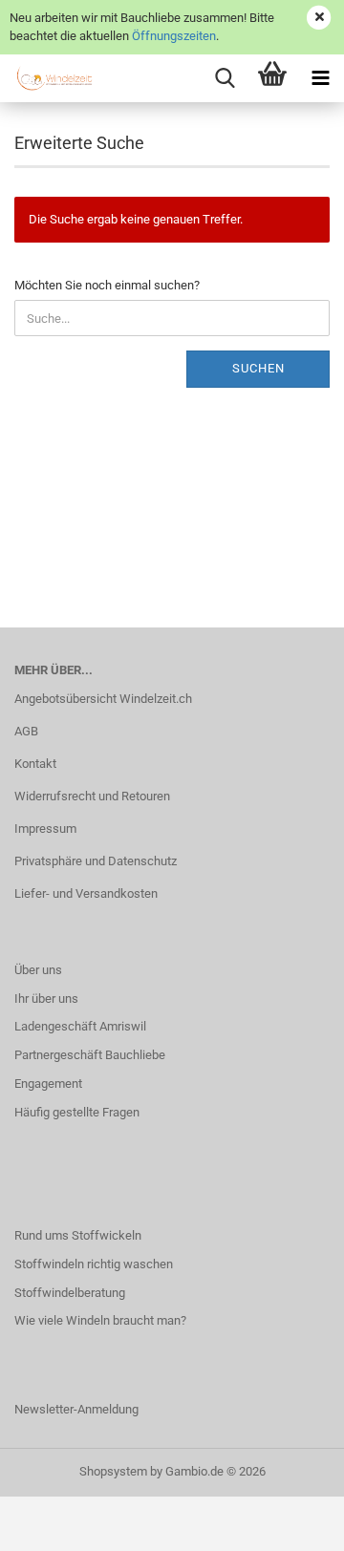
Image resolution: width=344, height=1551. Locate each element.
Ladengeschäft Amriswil (80, 1026)
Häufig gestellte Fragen (77, 1112)
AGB (26, 731)
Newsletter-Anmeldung (76, 1409)
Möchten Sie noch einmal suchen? (107, 285)
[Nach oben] (291, 1522)
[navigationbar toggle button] (320, 78)
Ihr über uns (46, 998)
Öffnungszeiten (174, 36)
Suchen (258, 368)
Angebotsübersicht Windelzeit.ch (103, 698)
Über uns (38, 970)
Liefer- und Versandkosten (86, 893)
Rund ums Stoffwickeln (77, 1235)
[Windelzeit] (48, 78)
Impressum (45, 828)
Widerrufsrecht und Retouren (92, 796)
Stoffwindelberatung (69, 1292)
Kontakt (35, 763)
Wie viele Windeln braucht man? (100, 1320)
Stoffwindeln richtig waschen (93, 1264)
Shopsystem (113, 1471)
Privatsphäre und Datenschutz (95, 861)
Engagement (48, 1083)
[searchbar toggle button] (224, 78)
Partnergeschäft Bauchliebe (89, 1055)
